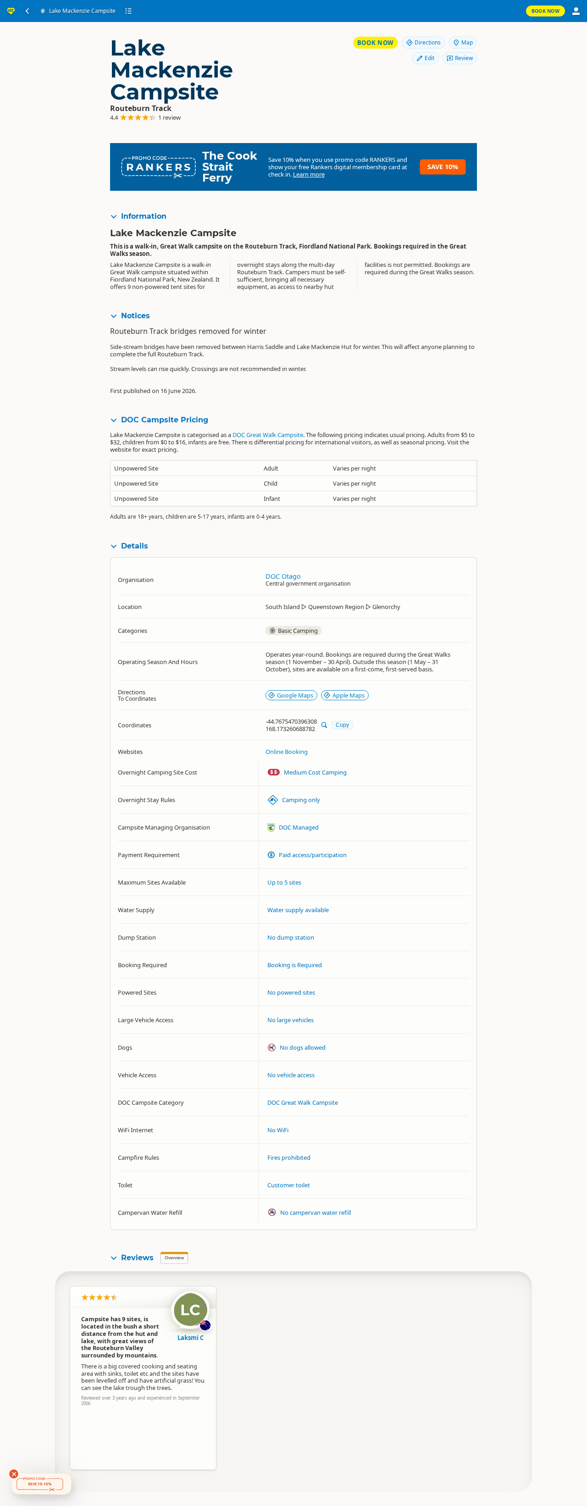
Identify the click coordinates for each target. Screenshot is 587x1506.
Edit (429, 58)
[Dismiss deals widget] (13, 1473)
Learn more (309, 174)
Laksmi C (190, 1338)
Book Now (545, 11)
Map (467, 42)
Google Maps (295, 695)
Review (464, 58)
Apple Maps (348, 695)
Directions (428, 42)
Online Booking (287, 751)
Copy (342, 725)
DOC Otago (283, 576)
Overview (174, 1257)
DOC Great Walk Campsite (268, 434)
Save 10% (442, 166)
